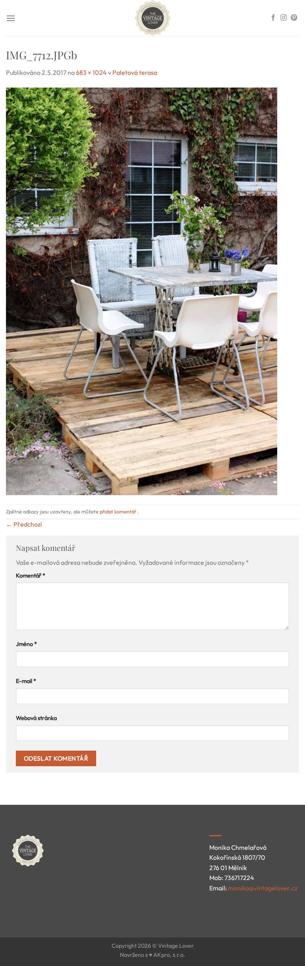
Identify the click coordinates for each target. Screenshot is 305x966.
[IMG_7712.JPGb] (141, 290)
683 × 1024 (91, 72)
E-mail (26, 681)
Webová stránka (36, 718)
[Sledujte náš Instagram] (283, 17)
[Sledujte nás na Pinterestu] (294, 17)
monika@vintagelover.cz (262, 888)
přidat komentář (118, 511)
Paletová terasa (134, 72)
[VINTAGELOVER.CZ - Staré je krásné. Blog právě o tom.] (152, 18)
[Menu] (10, 18)
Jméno (26, 644)
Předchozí (24, 524)
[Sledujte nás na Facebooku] (273, 17)
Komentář (30, 575)
